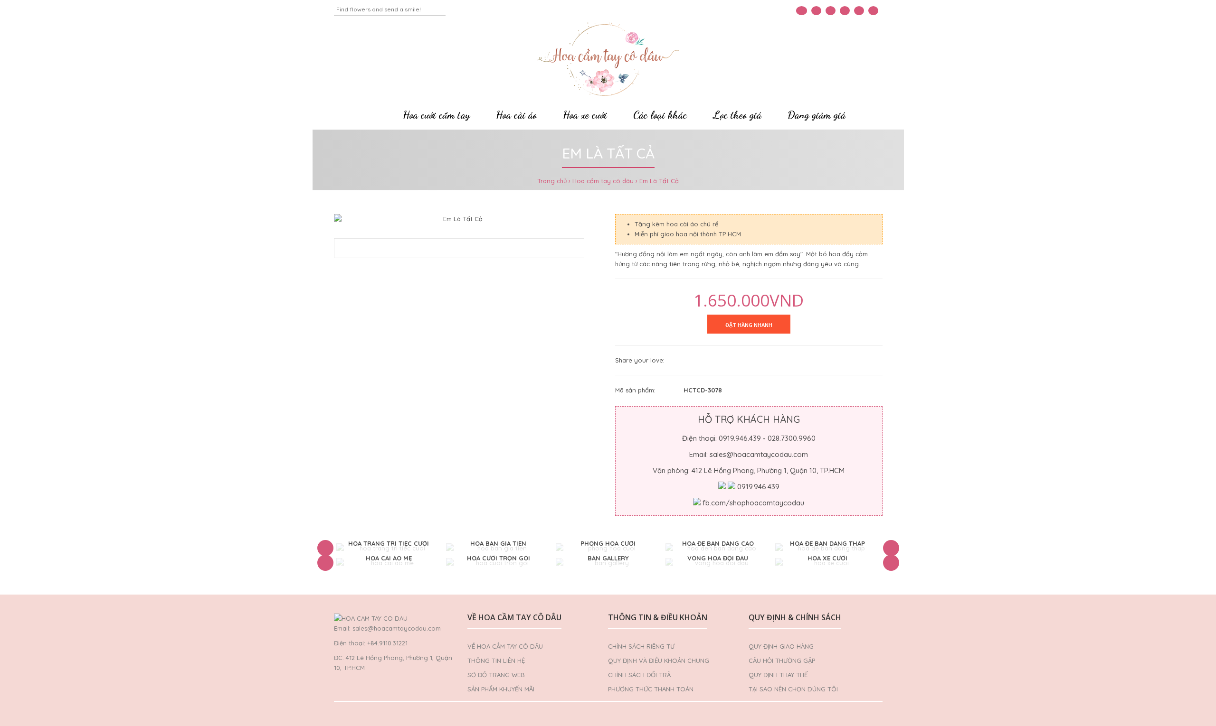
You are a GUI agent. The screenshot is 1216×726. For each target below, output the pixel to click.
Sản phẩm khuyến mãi (500, 689)
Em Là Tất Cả (659, 181)
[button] (325, 548)
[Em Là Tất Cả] (459, 219)
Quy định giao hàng (781, 646)
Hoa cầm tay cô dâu (603, 181)
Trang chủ (552, 181)
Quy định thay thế (778, 675)
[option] (389, 548)
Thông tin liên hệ (496, 660)
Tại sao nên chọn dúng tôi (793, 689)
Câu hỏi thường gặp (782, 660)
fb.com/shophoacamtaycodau (753, 502)
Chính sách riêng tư (641, 646)
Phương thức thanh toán (651, 689)
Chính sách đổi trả (639, 675)
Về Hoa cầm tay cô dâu (505, 646)
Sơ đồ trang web (496, 675)
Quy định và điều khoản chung (658, 660)
